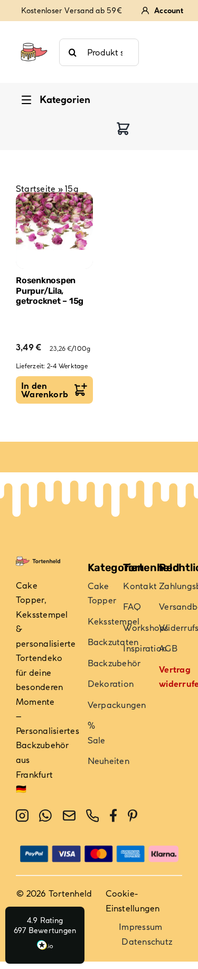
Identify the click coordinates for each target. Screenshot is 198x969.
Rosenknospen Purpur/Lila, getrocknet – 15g (49, 290)
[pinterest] (132, 815)
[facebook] (113, 815)
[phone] (92, 815)
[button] (44, 935)
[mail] (69, 815)
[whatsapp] (45, 815)
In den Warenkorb (44, 389)
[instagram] (22, 815)
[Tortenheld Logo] (34, 38)
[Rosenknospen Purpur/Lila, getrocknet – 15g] (54, 230)
